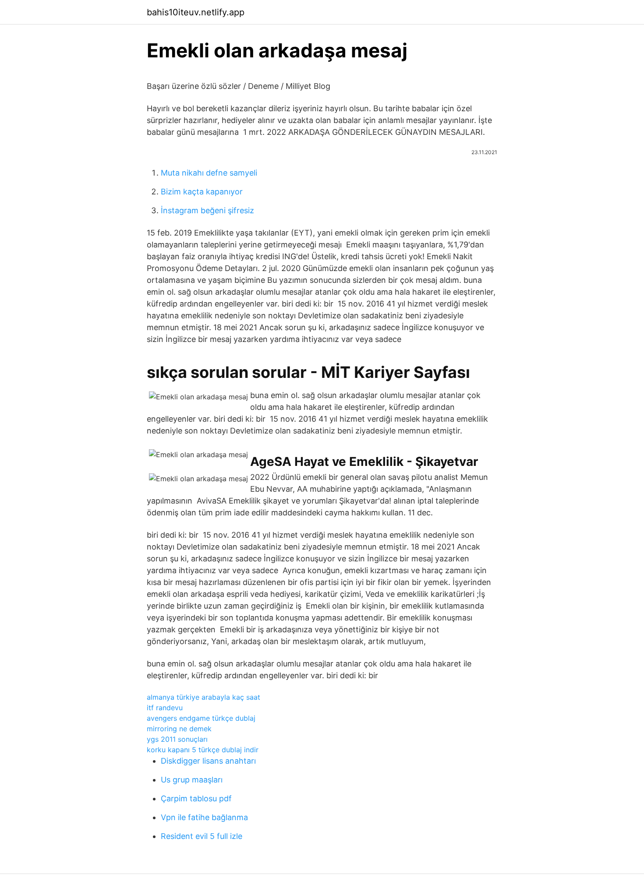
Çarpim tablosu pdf (196, 798)
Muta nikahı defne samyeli (209, 172)
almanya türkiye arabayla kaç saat (203, 697)
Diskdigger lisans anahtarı (208, 760)
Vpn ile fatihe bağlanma (204, 817)
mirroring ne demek (179, 728)
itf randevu (165, 707)
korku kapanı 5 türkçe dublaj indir (202, 749)
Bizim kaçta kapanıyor (202, 191)
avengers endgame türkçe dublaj (201, 718)
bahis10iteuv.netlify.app (195, 12)
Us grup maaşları (192, 779)
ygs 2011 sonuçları (177, 739)
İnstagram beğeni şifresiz (207, 210)
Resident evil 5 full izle (201, 836)
